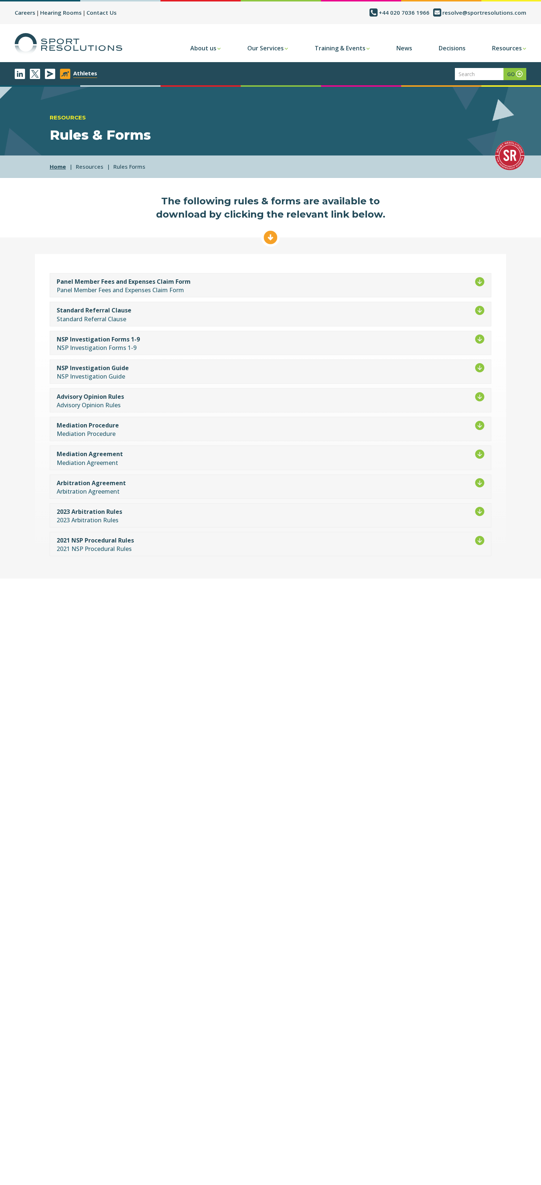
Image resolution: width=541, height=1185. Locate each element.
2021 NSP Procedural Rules (95, 540)
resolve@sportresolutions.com (484, 12)
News (404, 48)
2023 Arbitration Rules (89, 512)
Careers (25, 12)
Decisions (452, 48)
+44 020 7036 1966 (404, 12)
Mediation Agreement (90, 454)
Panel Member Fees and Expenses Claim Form (124, 282)
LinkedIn (20, 74)
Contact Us (101, 12)
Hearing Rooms (61, 12)
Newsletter (50, 74)
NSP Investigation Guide (93, 368)
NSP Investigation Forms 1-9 (98, 339)
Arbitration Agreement (91, 483)
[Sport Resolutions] (68, 44)
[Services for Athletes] (65, 74)
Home (58, 166)
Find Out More (270, 237)
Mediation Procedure (88, 425)
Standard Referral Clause (94, 310)
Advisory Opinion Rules (90, 397)
